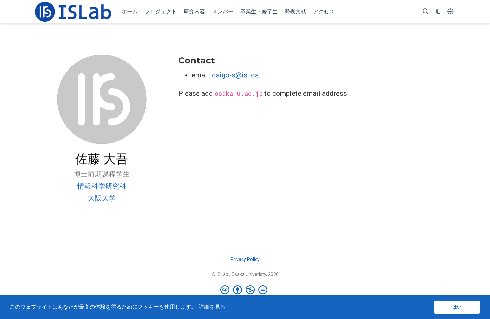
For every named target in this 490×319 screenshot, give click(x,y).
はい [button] (457, 307)
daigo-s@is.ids (235, 75)
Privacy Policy (245, 259)
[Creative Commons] (245, 289)
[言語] (451, 12)
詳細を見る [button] (212, 307)
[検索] (426, 12)
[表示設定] (438, 12)
